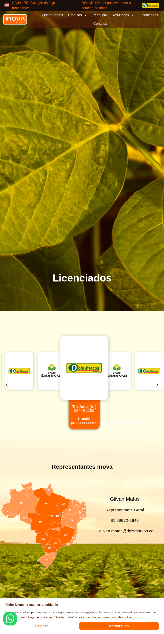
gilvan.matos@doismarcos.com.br (130, 531)
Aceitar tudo (119, 626)
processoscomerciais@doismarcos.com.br (104, 421)
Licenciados (149, 15)
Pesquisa (99, 15)
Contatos (100, 23)
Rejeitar (41, 626)
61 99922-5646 (125, 520)
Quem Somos (52, 15)
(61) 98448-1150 (82, 408)
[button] (6, 385)
